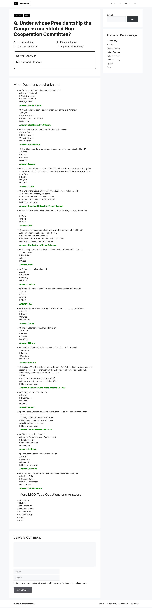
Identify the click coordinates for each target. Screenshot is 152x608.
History (22, 503)
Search (110, 15)
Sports (22, 517)
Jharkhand (18, 15)
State (27, 15)
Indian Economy (26, 509)
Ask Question (125, 3)
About (101, 604)
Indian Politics (25, 511)
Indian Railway (25, 514)
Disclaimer (134, 604)
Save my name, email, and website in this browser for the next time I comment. (51, 583)
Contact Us (123, 604)
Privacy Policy (111, 604)
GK (111, 3)
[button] (135, 3)
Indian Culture (25, 506)
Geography (24, 500)
